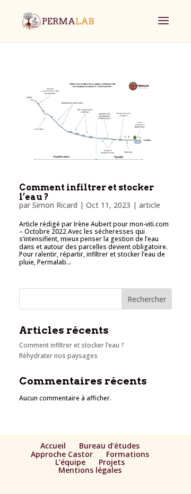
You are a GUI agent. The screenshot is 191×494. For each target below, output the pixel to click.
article (149, 205)
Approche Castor (62, 454)
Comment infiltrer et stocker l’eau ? (86, 192)
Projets (112, 462)
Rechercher (146, 299)
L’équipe (70, 462)
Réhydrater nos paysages (58, 355)
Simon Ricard (54, 205)
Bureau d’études (109, 446)
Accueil (53, 446)
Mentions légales (89, 470)
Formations (127, 454)
